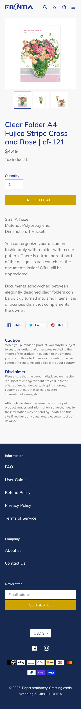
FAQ (9, 466)
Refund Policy (18, 492)
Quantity (12, 175)
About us (13, 550)
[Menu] (73, 6)
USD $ (39, 633)
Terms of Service (20, 518)
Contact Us (15, 563)
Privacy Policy (18, 505)
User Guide (15, 479)
